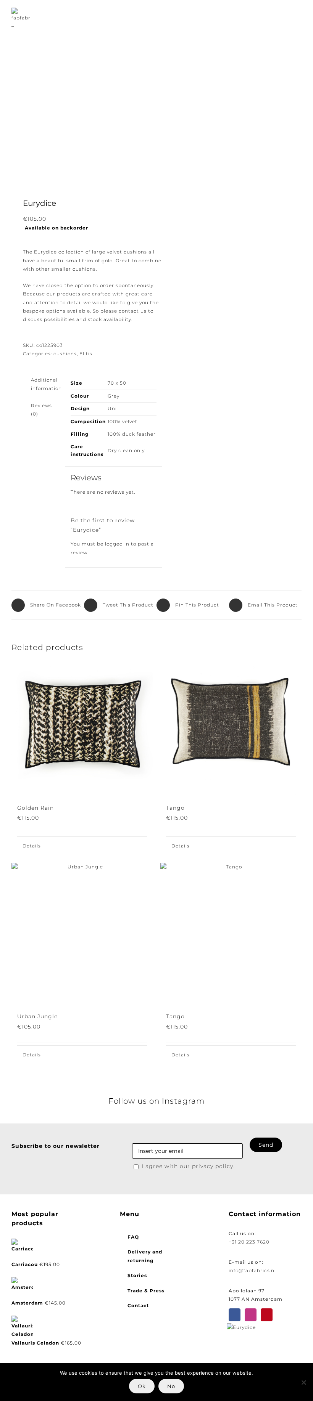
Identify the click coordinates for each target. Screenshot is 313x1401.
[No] (303, 1382)
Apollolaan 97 (247, 1290)
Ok (142, 1386)
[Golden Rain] (82, 724)
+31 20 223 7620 (249, 1242)
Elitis (85, 353)
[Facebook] (234, 1314)
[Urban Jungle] (82, 933)
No (171, 1386)
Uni (112, 408)
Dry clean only (126, 450)
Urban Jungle (37, 1016)
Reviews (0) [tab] (41, 410)
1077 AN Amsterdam (255, 1299)
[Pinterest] (267, 1314)
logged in (117, 544)
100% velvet (122, 421)
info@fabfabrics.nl (252, 1270)
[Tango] (231, 724)
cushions (65, 353)
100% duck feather (132, 434)
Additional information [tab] (46, 384)
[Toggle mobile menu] (298, 17)
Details (32, 846)
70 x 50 (117, 383)
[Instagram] (251, 1314)
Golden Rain (35, 807)
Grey (113, 396)
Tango (175, 807)
